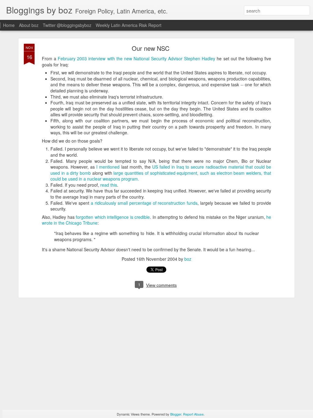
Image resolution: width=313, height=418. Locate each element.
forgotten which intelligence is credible (113, 217)
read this (108, 185)
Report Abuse (193, 414)
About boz (29, 25)
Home (9, 25)
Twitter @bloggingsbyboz (67, 25)
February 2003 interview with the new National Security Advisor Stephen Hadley (137, 58)
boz (187, 259)
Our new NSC (150, 48)
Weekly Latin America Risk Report (128, 25)
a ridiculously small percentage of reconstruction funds (144, 203)
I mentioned (108, 167)
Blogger (175, 414)
